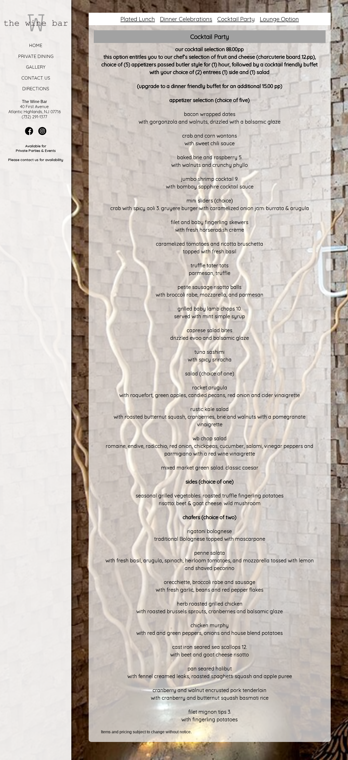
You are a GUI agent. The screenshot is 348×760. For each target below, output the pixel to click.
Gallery (35, 67)
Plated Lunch (138, 19)
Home (35, 45)
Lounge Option (279, 19)
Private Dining (35, 56)
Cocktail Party (236, 19)
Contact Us (35, 78)
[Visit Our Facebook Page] (29, 133)
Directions (35, 89)
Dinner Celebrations (186, 19)
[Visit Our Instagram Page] (42, 133)
